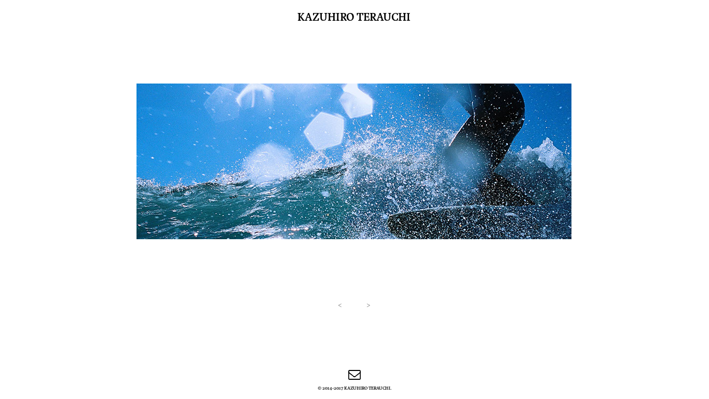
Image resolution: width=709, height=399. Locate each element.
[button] (339, 305)
